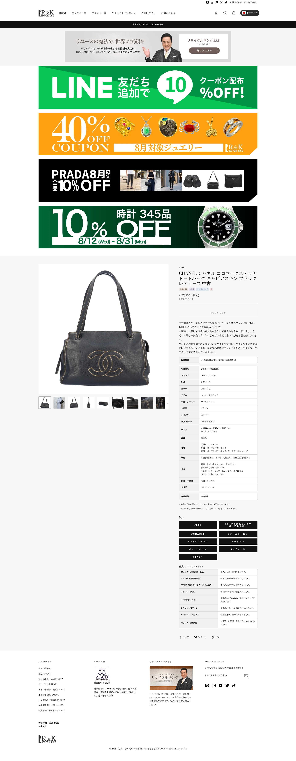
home (181, 267)
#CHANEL (198, 533)
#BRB (198, 525)
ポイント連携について (49, 694)
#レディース (238, 549)
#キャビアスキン (198, 541)
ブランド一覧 (99, 13)
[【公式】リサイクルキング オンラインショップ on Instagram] (214, 685)
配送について (45, 673)
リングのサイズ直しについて (52, 700)
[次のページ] (167, 403)
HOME (63, 13)
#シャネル (238, 541)
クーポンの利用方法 (48, 684)
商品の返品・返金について (51, 679)
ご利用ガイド (148, 13)
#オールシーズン (238, 533)
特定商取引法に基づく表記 (51, 705)
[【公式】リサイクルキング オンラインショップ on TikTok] (234, 685)
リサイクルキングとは (124, 13)
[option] (148, 24)
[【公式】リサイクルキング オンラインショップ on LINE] (207, 685)
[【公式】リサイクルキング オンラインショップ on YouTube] (220, 685)
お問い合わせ (168, 13)
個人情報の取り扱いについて (52, 710)
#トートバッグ (198, 549)
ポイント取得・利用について (52, 689)
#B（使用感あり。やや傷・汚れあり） (238, 525)
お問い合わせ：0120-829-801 (243, 2)
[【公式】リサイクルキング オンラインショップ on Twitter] (227, 685)
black (198, 556)
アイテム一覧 (79, 13)
